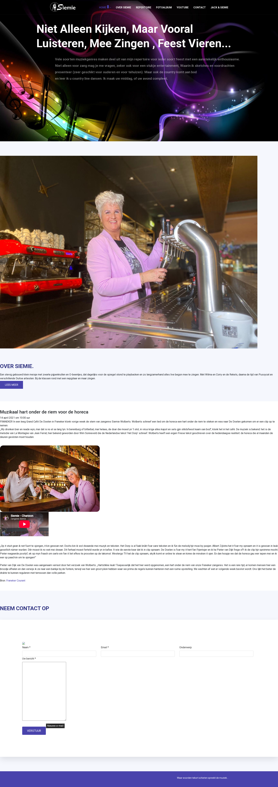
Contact (199, 7)
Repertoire (143, 7)
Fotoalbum (164, 7)
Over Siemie (123, 7)
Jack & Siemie (219, 7)
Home (102, 7)
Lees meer (11, 384)
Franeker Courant (15, 580)
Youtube (183, 7)
